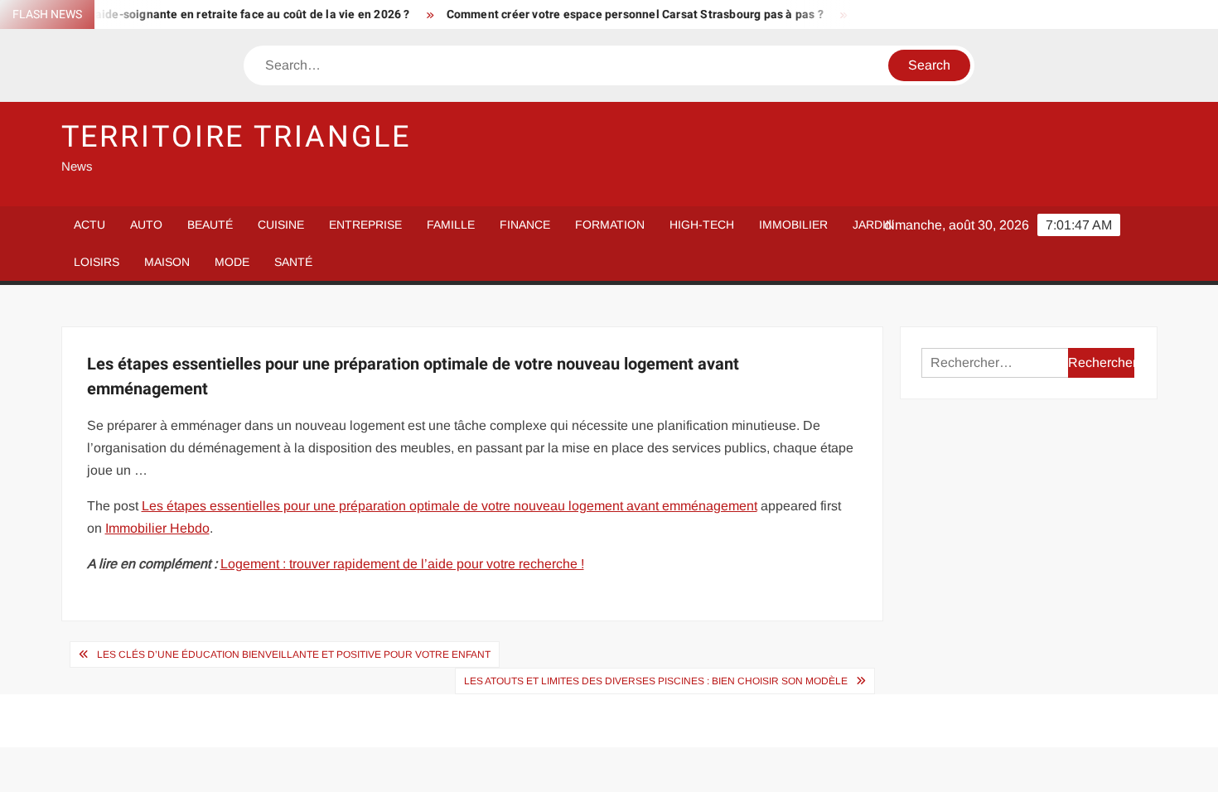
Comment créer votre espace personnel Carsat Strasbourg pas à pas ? (622, 14)
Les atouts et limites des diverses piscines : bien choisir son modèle (656, 681)
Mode (232, 261)
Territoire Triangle (236, 137)
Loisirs (96, 261)
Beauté (210, 224)
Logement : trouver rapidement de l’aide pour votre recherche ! (402, 564)
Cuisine (281, 224)
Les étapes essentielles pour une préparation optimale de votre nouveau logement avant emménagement (449, 506)
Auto (146, 224)
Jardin (873, 224)
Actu (89, 224)
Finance (525, 224)
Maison (167, 261)
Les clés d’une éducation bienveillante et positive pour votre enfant (294, 654)
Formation (610, 224)
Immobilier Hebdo (157, 528)
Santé (293, 261)
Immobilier (793, 224)
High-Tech (701, 224)
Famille (451, 224)
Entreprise (365, 224)
